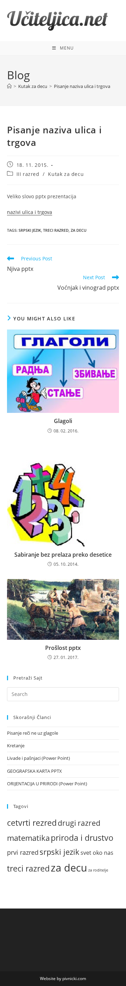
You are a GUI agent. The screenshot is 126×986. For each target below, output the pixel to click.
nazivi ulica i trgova (29, 212)
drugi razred (79, 823)
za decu (78, 230)
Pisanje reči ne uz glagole (32, 733)
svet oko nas (96, 853)
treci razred (56, 230)
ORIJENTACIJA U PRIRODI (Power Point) (47, 783)
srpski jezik (30, 230)
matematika (28, 837)
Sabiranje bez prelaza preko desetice (63, 554)
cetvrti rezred (32, 822)
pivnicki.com (74, 978)
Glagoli (63, 421)
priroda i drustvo (82, 837)
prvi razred (22, 852)
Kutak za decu (66, 174)
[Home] (9, 86)
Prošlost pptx (63, 648)
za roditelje (98, 870)
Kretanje (15, 745)
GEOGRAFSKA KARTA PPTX (34, 771)
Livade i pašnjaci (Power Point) (38, 758)
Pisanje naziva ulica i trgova (82, 86)
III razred (28, 174)
